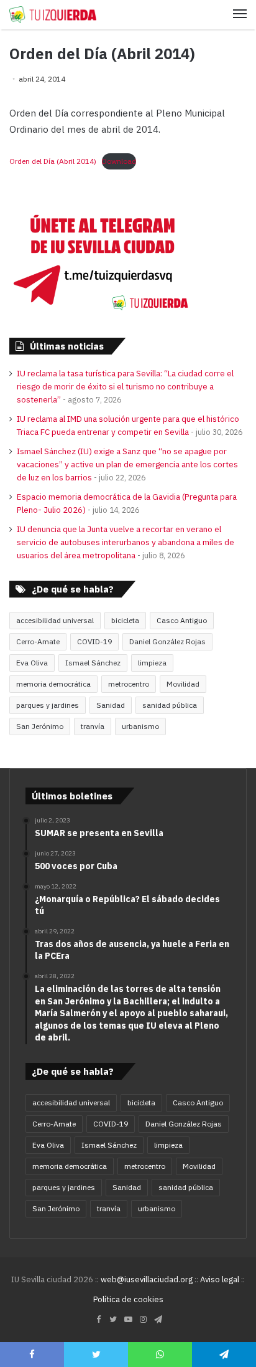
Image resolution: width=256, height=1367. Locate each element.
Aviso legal (219, 1279)
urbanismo (140, 726)
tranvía (92, 726)
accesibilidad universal (55, 620)
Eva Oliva (32, 662)
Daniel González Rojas (167, 641)
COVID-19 (94, 641)
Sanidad (110, 705)
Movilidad (183, 683)
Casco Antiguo (182, 620)
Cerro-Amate (38, 641)
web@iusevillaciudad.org (147, 1279)
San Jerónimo (39, 726)
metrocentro (128, 683)
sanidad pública (169, 705)
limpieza (152, 662)
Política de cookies (128, 1299)
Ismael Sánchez (93, 662)
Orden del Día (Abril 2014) (52, 161)
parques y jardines (47, 705)
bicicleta (125, 620)
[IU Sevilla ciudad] (52, 14)
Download (119, 161)
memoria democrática (53, 683)
